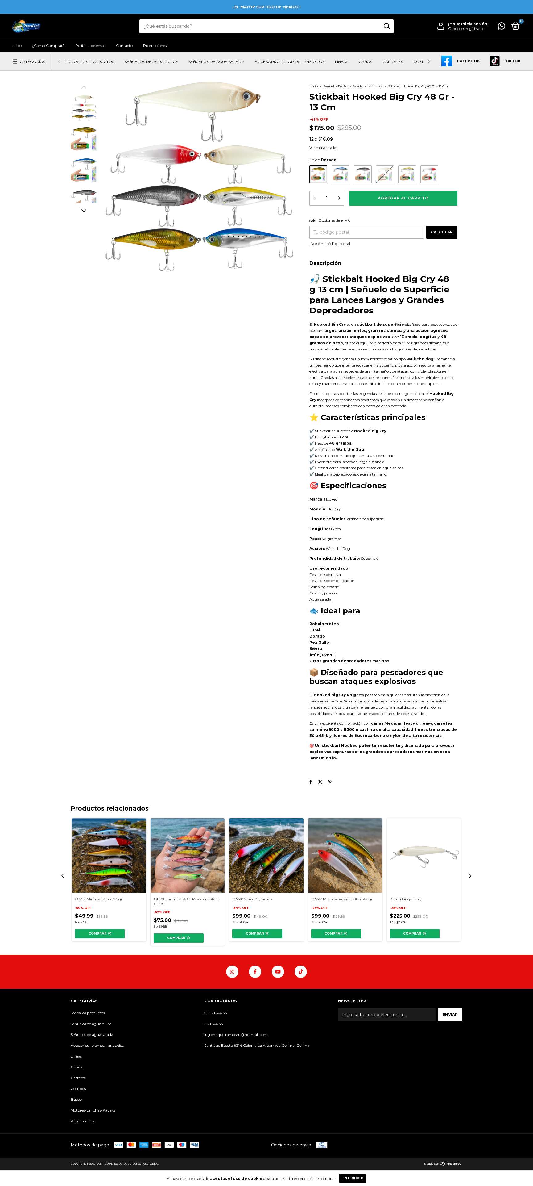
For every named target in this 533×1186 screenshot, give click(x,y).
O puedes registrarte (466, 28)
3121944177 (214, 1023)
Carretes (392, 61)
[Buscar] (386, 26)
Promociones (155, 45)
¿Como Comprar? (48, 45)
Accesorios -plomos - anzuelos (289, 61)
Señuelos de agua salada (216, 61)
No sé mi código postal (330, 243)
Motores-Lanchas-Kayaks (93, 1110)
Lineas (341, 61)
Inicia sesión (474, 24)
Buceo (76, 1099)
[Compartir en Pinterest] (330, 782)
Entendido (352, 1178)
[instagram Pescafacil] (232, 972)
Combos (422, 61)
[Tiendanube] (443, 1164)
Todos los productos (89, 61)
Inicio (17, 45)
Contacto (124, 45)
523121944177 (216, 1013)
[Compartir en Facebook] (310, 782)
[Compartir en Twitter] (320, 782)
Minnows (375, 86)
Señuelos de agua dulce (151, 61)
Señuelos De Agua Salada (343, 86)
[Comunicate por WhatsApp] (501, 27)
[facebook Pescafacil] (255, 972)
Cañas (365, 61)
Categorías (32, 61)
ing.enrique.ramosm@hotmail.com (236, 1034)
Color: (323, 159)
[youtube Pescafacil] (278, 972)
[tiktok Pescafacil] (301, 972)
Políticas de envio (90, 45)
